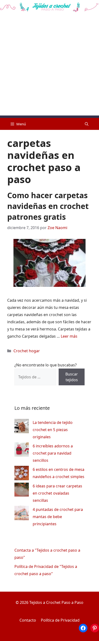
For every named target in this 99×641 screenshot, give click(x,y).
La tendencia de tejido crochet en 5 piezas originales (53, 429)
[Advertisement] (49, 66)
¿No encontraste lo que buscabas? (45, 365)
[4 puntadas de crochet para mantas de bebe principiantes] (21, 514)
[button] (87, 124)
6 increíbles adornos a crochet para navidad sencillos (53, 453)
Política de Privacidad (60, 620)
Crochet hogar (26, 350)
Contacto (27, 620)
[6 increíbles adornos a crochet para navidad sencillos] (21, 450)
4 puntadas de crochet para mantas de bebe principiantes (58, 516)
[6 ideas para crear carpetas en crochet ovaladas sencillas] (21, 490)
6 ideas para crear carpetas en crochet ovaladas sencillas (57, 493)
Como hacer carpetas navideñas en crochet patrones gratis (48, 206)
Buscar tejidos (71, 376)
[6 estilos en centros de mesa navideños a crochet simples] (21, 474)
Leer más (69, 336)
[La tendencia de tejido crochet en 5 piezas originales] (21, 427)
